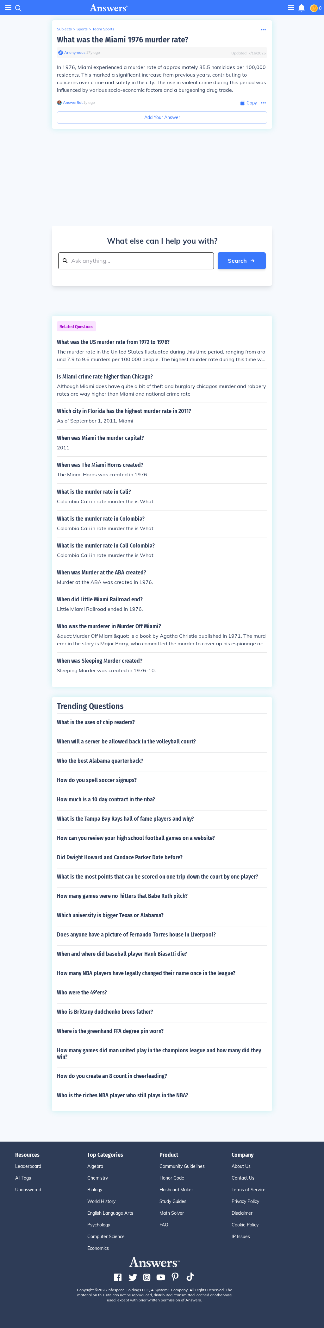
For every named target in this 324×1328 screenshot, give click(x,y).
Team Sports (103, 29)
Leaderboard (28, 1166)
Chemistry (97, 1178)
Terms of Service (248, 1190)
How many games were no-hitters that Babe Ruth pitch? (122, 896)
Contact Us (243, 1178)
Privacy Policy (245, 1201)
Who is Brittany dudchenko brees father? (105, 1011)
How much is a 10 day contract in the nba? (106, 799)
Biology (94, 1190)
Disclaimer (242, 1213)
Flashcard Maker (176, 1190)
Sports (82, 29)
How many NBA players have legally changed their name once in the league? (146, 973)
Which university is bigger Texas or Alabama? (110, 915)
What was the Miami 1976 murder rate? (122, 40)
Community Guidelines (182, 1166)
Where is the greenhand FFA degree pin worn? (110, 1031)
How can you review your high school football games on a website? (136, 838)
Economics (98, 1248)
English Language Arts (110, 1213)
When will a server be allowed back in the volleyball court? (126, 741)
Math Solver (171, 1213)
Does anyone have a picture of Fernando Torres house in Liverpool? (136, 934)
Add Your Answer (162, 117)
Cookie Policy (245, 1225)
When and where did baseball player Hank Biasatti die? (122, 953)
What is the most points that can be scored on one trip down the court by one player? (157, 876)
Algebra (95, 1166)
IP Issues (241, 1236)
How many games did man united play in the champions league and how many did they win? (159, 1053)
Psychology (98, 1225)
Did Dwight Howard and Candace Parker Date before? (120, 857)
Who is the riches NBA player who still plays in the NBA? (122, 1095)
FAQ (163, 1225)
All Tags (23, 1178)
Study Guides (172, 1201)
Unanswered (28, 1190)
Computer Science (106, 1236)
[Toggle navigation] (8, 8)
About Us (241, 1166)
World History (101, 1201)
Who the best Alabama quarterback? (100, 760)
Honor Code (171, 1178)
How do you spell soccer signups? (97, 780)
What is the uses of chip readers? (96, 722)
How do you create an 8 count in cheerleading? (112, 1076)
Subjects (64, 29)
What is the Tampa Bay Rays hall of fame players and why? (125, 818)
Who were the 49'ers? (82, 992)
